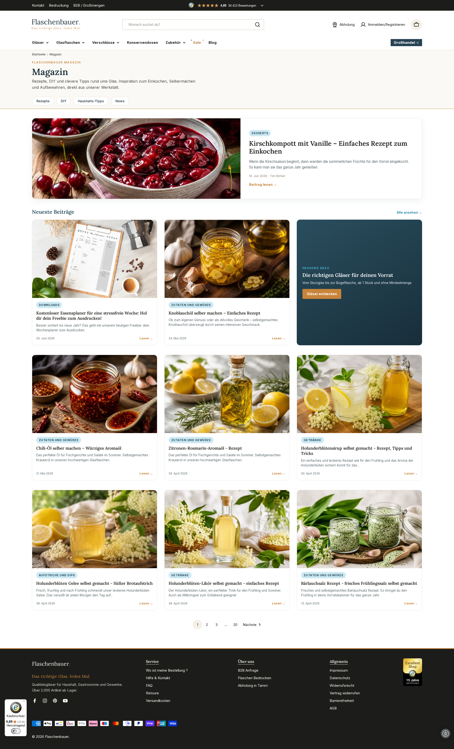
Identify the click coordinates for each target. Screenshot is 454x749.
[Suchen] (257, 24)
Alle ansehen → (409, 212)
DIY (63, 101)
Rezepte (42, 101)
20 (235, 624)
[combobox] (193, 24)
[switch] (16, 731)
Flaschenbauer (57, 736)
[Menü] (24, 702)
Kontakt (38, 5)
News (120, 101)
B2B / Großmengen (89, 5)
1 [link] (197, 624)
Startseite (39, 54)
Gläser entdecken (322, 294)
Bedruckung (59, 5)
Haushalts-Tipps (91, 101)
